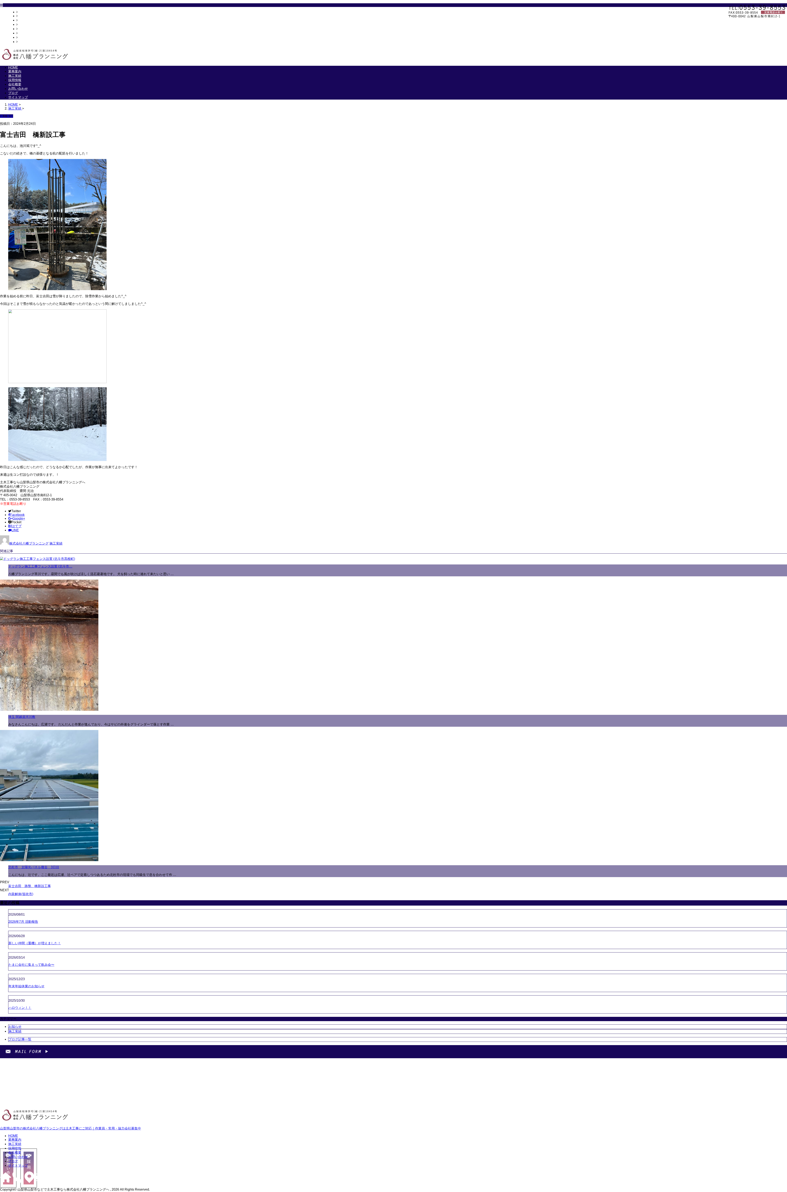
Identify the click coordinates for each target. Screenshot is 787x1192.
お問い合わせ (27, 33)
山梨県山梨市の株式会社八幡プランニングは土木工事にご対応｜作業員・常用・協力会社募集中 (70, 1128)
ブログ (22, 37)
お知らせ (15, 1026)
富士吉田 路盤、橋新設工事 (29, 886)
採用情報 (24, 24)
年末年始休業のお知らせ (26, 986)
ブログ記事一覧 (19, 1039)
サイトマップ (27, 41)
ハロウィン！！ (19, 1007)
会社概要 (24, 29)
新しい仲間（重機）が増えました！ (34, 943)
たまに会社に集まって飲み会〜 (31, 964)
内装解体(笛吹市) (20, 894)
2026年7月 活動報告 (23, 921)
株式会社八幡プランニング (29, 543)
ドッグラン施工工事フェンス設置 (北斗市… (40, 566)
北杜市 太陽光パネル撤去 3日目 (33, 867)
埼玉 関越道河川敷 (21, 717)
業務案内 (24, 16)
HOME (22, 12)
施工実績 (24, 20)
